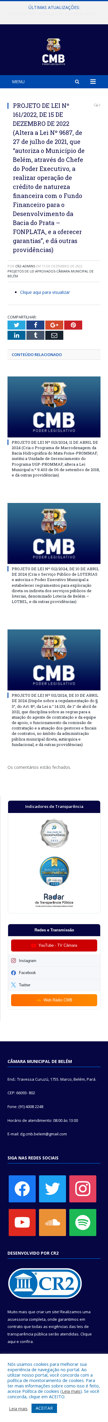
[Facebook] (22, 1188)
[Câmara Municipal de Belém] (54, 50)
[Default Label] (22, 1222)
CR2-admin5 (25, 266)
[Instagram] (82, 1188)
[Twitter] (52, 1188)
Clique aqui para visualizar (45, 292)
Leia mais (71, 1391)
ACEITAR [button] (44, 1408)
